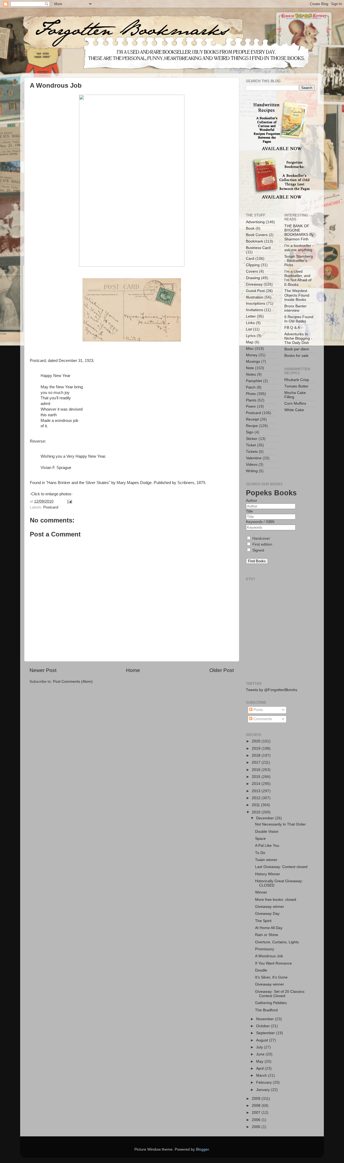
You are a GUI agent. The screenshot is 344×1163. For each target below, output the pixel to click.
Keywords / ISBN (260, 522)
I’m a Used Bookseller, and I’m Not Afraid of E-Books (297, 278)
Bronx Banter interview (295, 308)
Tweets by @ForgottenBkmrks (271, 690)
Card (250, 259)
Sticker (251, 439)
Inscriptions (255, 303)
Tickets (252, 452)
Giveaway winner (269, 907)
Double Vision (266, 832)
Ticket (251, 445)
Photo (251, 394)
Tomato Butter (296, 386)
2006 (256, 1120)
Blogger (202, 1149)
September (266, 1033)
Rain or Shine (266, 935)
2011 (256, 805)
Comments (262, 719)
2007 (256, 1113)
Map (249, 342)
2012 (256, 798)
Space (260, 839)
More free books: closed (275, 900)
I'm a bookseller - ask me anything (299, 248)
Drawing (253, 278)
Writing (252, 471)
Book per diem (296, 349)
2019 (256, 748)
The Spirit (263, 921)
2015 (256, 777)
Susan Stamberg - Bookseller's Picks (298, 260)
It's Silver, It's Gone (271, 977)
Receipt (252, 419)
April (260, 1068)
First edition (261, 544)
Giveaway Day (267, 914)
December (265, 818)
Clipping (253, 265)
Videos (251, 465)
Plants (251, 400)
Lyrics (251, 336)
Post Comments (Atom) (73, 682)
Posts (257, 710)
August (262, 1040)
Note (250, 368)
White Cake (294, 410)
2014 (256, 784)
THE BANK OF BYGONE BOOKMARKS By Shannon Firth (299, 232)
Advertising (255, 222)
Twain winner (266, 860)
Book (250, 228)
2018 (256, 755)
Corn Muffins (295, 403)
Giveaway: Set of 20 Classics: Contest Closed (280, 994)
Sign (249, 432)
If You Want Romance (273, 963)
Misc (250, 349)
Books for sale (296, 356)
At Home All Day (268, 928)
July (260, 1047)
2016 (256, 770)
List (249, 329)
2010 (256, 812)
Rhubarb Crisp (296, 380)
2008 (256, 1106)
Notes (251, 374)
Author (251, 501)
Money (251, 355)
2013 (256, 791)
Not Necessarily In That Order (280, 824)
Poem (251, 406)
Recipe (252, 426)
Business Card (258, 248)
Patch (251, 387)
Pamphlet (254, 381)
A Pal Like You (267, 846)
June (261, 1054)
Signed (257, 550)
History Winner (267, 874)
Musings (253, 362)
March (262, 1075)
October (263, 1026)
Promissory (264, 949)
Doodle (261, 970)
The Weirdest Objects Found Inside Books (296, 295)
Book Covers (257, 235)
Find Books (257, 561)
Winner (261, 892)
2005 (256, 1127)
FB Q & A (292, 328)
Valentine (253, 458)
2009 (256, 1099)
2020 (256, 741)
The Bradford (266, 1010)
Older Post (221, 670)
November (265, 1019)
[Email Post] (69, 501)
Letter (251, 316)
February (264, 1082)
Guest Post (255, 291)
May (260, 1061)
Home (133, 670)
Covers (252, 271)
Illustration (254, 297)
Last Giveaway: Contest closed (281, 867)
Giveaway (254, 284)
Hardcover (260, 538)
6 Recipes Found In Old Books (298, 319)
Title (249, 511)
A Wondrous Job (269, 956)
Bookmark (254, 241)
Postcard (50, 507)
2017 (256, 762)
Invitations (254, 310)
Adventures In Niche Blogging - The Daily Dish (298, 338)
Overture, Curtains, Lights (277, 942)
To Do (260, 853)
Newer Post (43, 670)
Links (250, 323)
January (263, 1090)
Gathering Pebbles (271, 1003)
